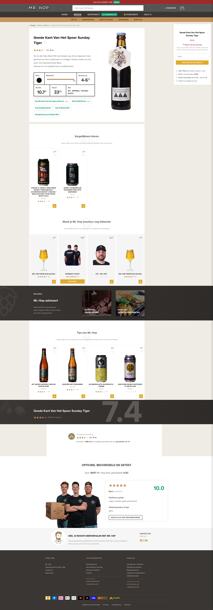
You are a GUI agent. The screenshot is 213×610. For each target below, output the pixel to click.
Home (65, 14)
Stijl (69, 88)
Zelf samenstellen (109, 14)
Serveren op (83, 75)
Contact (89, 573)
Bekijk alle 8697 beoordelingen (125, 517)
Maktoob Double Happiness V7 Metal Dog (130, 385)
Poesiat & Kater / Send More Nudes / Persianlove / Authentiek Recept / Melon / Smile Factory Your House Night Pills (43, 192)
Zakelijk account (133, 576)
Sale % (148, 14)
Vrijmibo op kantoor (134, 567)
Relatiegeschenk (133, 570)
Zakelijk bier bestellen (135, 564)
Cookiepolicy (116, 605)
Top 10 (74, 19)
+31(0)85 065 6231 (92, 584)
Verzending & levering (94, 567)
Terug (33, 25)
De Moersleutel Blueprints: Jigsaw (101, 385)
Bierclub (138, 19)
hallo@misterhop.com (93, 581)
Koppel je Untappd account (187, 81)
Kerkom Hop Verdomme (72, 384)
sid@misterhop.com (133, 584)
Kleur (37, 75)
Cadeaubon (123, 19)
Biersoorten (88, 19)
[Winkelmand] (182, 8)
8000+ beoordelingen (188, 74)
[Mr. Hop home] (40, 8)
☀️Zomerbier (130, 14)
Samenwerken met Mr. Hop (55, 567)
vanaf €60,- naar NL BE (192, 77)
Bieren (77, 14)
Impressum (49, 573)
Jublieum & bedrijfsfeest (136, 573)
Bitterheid (49, 75)
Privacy (106, 605)
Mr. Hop (48, 564)
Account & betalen (93, 570)
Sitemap (127, 605)
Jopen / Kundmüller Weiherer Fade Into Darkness (72, 190)
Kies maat (72, 281)
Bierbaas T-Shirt (72, 274)
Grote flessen (106, 19)
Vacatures (49, 570)
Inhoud (54, 88)
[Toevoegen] (54, 206)
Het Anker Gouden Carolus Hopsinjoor (44, 385)
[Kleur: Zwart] (39, 80)
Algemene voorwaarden (91, 605)
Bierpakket (94, 14)
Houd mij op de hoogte (192, 62)
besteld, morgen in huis (191, 71)
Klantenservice (91, 564)
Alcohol (38, 88)
